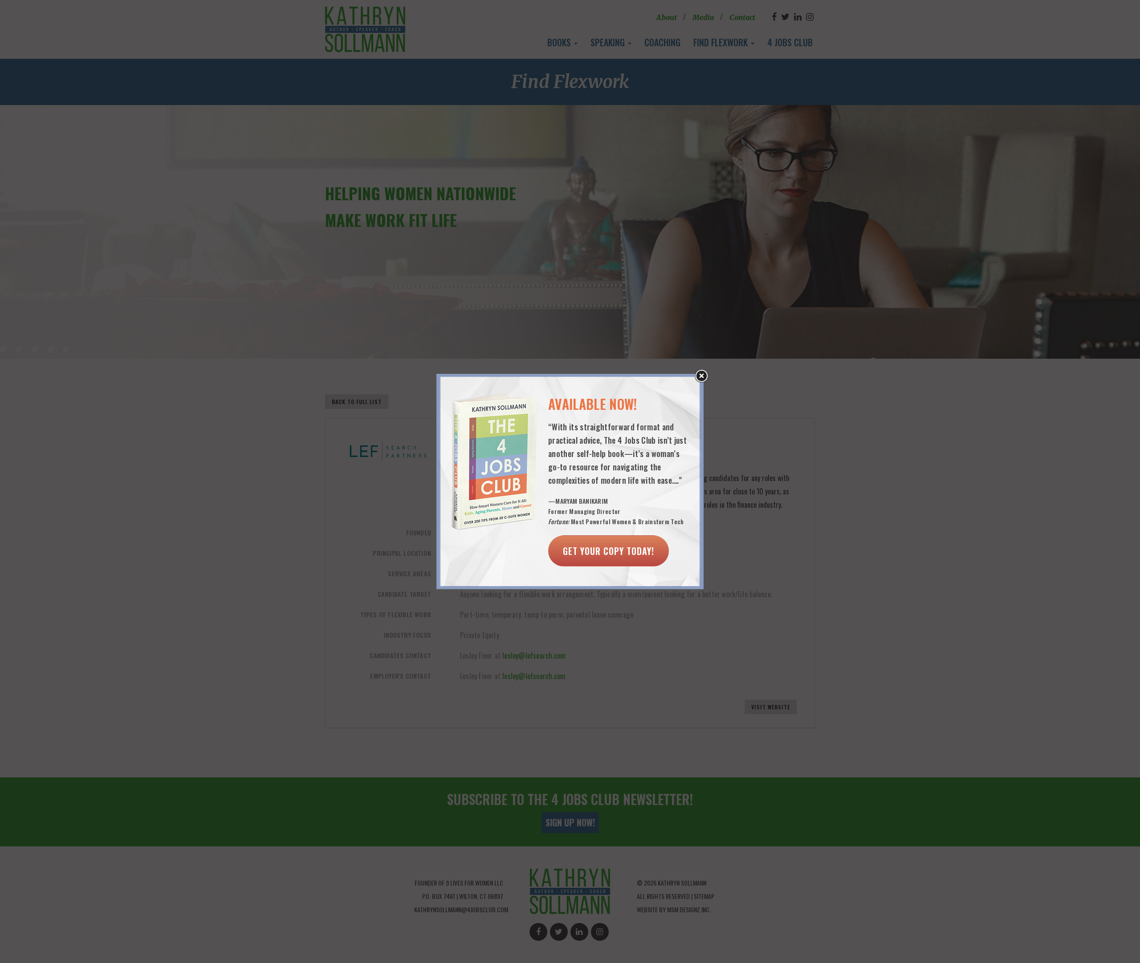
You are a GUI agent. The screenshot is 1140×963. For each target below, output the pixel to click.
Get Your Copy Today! (608, 551)
